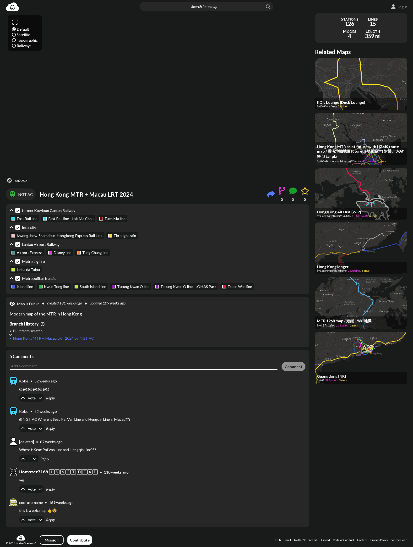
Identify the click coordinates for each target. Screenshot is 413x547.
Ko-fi (278, 540)
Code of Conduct (343, 540)
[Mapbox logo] (17, 180)
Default (23, 29)
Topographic (27, 40)
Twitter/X (300, 540)
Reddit (313, 540)
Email (287, 540)
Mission (52, 540)
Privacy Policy (379, 540)
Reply (50, 398)
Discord (325, 540)
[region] (157, 98)
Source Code (399, 540)
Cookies (362, 540)
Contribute (80, 540)
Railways (24, 45)
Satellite (23, 34)
